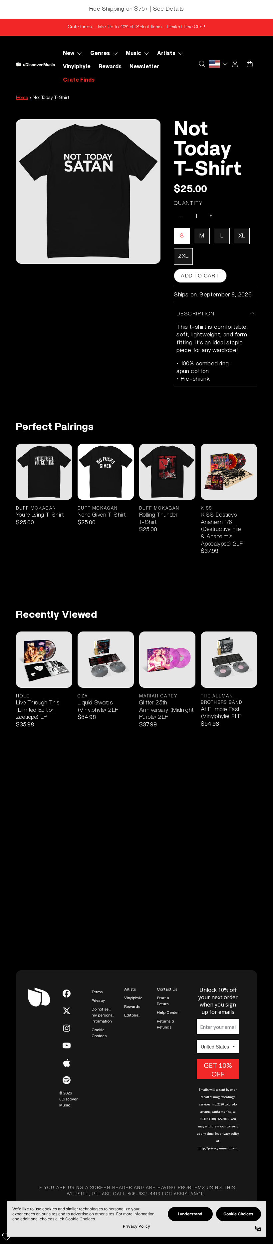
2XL (183, 256)
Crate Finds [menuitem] (79, 80)
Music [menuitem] (133, 53)
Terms (97, 992)
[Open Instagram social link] (66, 1028)
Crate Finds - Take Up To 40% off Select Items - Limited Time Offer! (136, 27)
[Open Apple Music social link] (66, 1062)
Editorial (131, 1015)
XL (241, 236)
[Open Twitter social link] (66, 1011)
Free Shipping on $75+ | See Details (136, 9)
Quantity (188, 203)
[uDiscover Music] (35, 64)
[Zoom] (88, 191)
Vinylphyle (133, 998)
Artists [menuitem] (166, 53)
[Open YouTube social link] (66, 1045)
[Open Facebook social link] (66, 993)
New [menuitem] (68, 53)
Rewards (132, 1007)
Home (22, 97)
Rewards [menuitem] (110, 66)
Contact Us (167, 989)
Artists (130, 989)
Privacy (98, 1001)
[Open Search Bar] (201, 64)
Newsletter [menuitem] (144, 66)
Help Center (168, 1013)
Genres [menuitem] (100, 53)
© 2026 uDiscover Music (68, 1099)
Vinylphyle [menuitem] (77, 66)
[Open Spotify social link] (66, 1080)
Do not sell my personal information (103, 1015)
